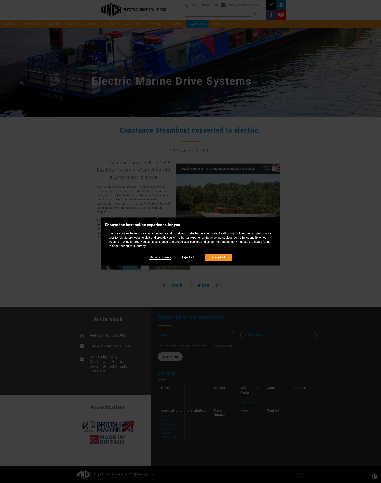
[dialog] (190, 241)
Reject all (188, 257)
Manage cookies (160, 257)
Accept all (218, 257)
